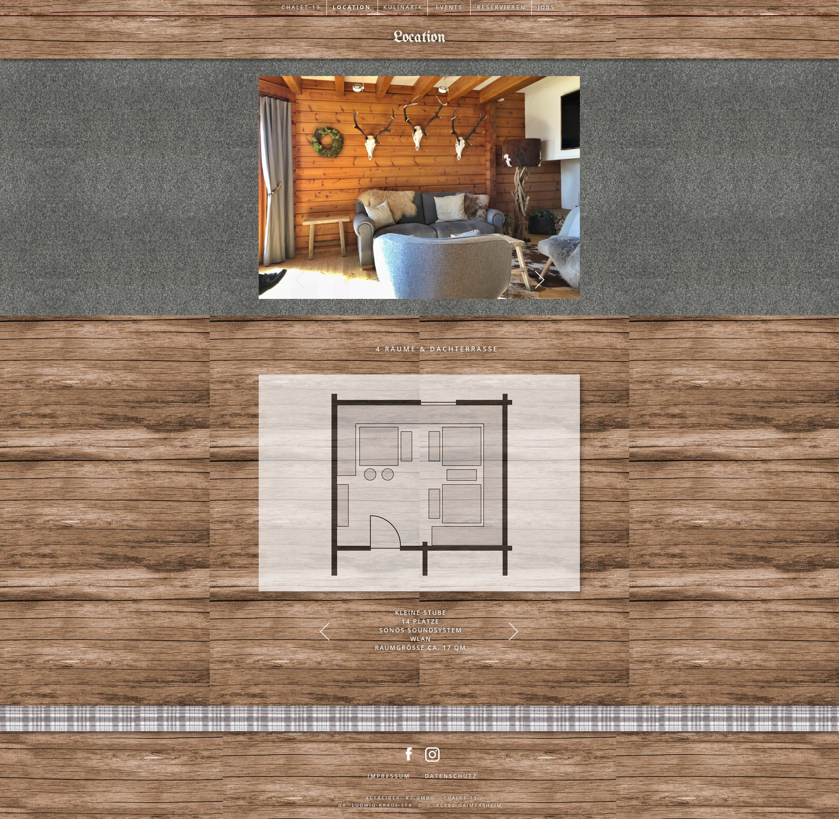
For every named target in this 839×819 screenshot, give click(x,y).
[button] (299, 279)
